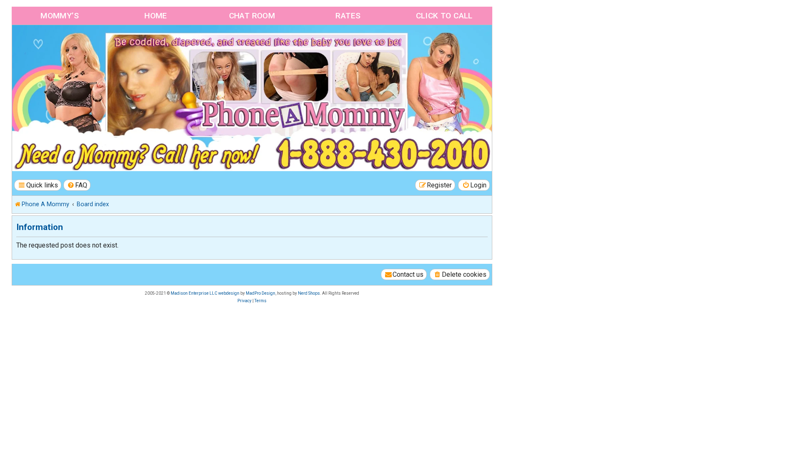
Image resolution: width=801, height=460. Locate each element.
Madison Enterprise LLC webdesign (205, 293)
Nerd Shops (309, 293)
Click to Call (444, 15)
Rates (347, 15)
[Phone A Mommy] (60, 43)
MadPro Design (260, 293)
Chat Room (252, 15)
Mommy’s (59, 15)
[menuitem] (77, 185)
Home (155, 15)
